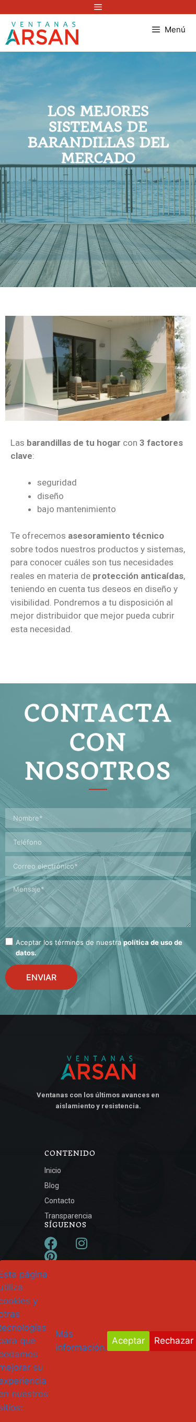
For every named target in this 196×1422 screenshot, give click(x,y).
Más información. (81, 1341)
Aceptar (128, 1340)
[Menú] (98, 7)
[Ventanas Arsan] (42, 33)
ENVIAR (41, 977)
